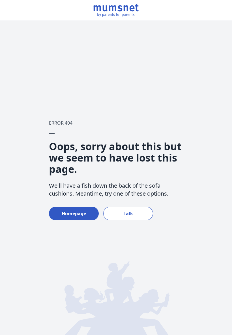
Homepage (74, 213)
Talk (128, 213)
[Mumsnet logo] (116, 10)
